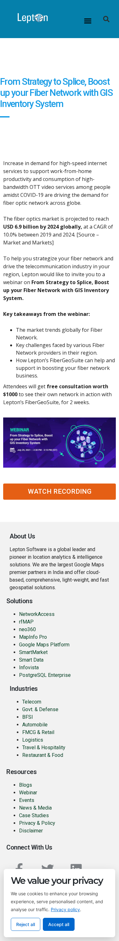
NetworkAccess (37, 614)
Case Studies (34, 815)
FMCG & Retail (38, 732)
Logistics (32, 740)
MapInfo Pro (33, 637)
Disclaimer (31, 831)
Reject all (25, 924)
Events (26, 800)
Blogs (25, 785)
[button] (88, 21)
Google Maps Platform (44, 645)
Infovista (29, 667)
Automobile (35, 725)
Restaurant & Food (43, 755)
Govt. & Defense (40, 709)
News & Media (35, 808)
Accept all (58, 924)
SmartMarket (33, 652)
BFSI (27, 717)
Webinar (28, 793)
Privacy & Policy (37, 823)
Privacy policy (65, 909)
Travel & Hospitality (43, 747)
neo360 (27, 629)
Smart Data (31, 660)
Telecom (31, 702)
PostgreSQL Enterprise (45, 675)
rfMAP (26, 622)
